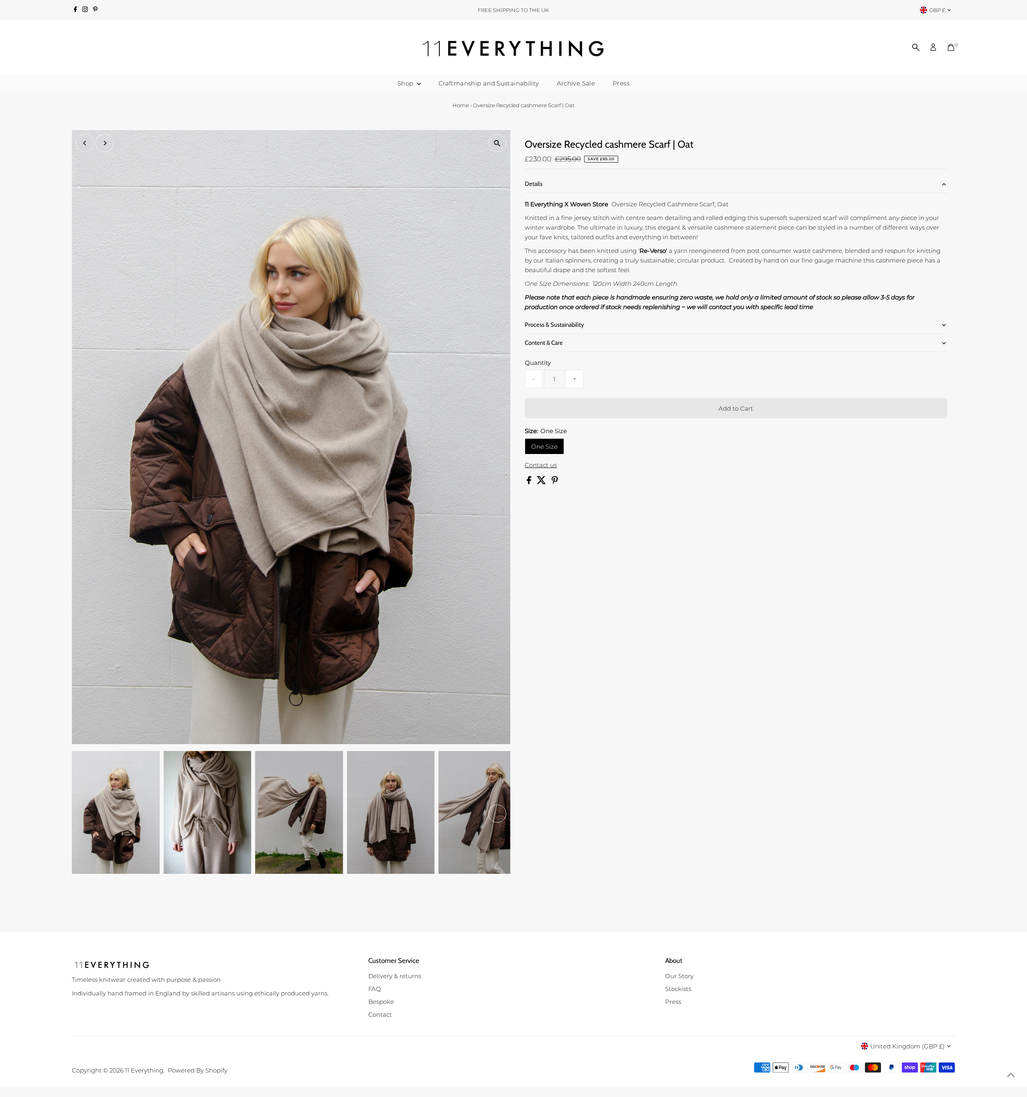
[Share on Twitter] (542, 482)
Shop (406, 83)
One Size (544, 446)
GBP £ (937, 10)
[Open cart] (951, 47)
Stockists (678, 989)
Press (621, 83)
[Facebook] (75, 10)
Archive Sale (576, 83)
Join (939, 1032)
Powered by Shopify (197, 1070)
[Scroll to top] (1011, 1075)
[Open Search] (915, 47)
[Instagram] (85, 10)
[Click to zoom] (497, 143)
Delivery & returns (394, 976)
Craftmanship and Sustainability (488, 83)
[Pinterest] (95, 10)
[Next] (104, 143)
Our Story (679, 976)
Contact (380, 1014)
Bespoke (381, 1001)
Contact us (541, 465)
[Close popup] (1010, 859)
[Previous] (85, 143)
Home (461, 105)
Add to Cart (735, 408)
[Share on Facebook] (530, 482)
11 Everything (144, 1070)
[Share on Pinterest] (555, 482)
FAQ (374, 989)
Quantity (538, 362)
